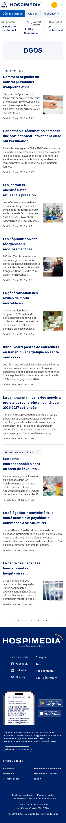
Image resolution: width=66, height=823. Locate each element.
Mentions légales (45, 795)
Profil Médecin (11, 779)
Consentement (19, 798)
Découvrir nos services (17, 749)
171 (48, 620)
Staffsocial (8, 773)
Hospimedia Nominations (47, 768)
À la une (32, 13)
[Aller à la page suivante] (59, 620)
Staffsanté (8, 768)
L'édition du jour (12, 13)
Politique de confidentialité (42, 798)
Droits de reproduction (23, 795)
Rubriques (49, 13)
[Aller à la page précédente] (6, 620)
